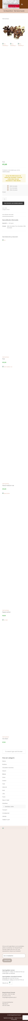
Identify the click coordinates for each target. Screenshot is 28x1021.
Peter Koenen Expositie (19, 11)
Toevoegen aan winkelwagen (13, 203)
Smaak (4, 192)
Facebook (18, 951)
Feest (3, 784)
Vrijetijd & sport (6, 819)
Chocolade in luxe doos (8, 767)
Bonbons (4, 764)
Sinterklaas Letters (9, 806)
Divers (3, 777)
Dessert (4, 771)
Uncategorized (5, 813)
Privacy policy (14, 1019)
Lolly (3, 793)
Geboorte (4, 787)
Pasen (3, 797)
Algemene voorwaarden (8, 1018)
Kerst (3, 790)
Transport (4, 810)
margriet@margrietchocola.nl (9, 997)
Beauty (4, 761)
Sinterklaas (5, 803)
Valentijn (4, 816)
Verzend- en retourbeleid (19, 1018)
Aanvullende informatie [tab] (7, 214)
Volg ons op (5, 983)
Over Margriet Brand (8, 11)
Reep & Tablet (5, 800)
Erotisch (4, 780)
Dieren (8, 209)
